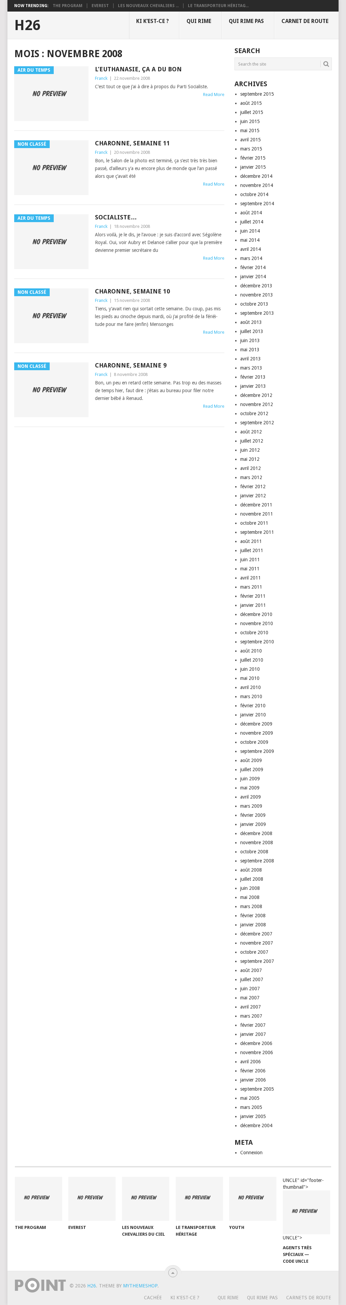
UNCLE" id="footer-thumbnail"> (303, 1209)
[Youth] (252, 1199)
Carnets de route (308, 1297)
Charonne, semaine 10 (132, 291)
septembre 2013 (257, 313)
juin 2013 (250, 340)
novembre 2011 (256, 514)
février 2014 (253, 267)
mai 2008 (250, 897)
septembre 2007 (257, 961)
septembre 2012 (257, 422)
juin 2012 (250, 450)
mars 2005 (251, 1107)
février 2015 (253, 158)
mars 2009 (251, 806)
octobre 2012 (254, 413)
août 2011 (251, 541)
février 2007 (253, 1025)
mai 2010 (250, 678)
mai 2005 (250, 1098)
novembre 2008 (256, 842)
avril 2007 (250, 1007)
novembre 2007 (256, 943)
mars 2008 (251, 906)
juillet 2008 (251, 879)
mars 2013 (251, 368)
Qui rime (199, 21)
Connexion (251, 1152)
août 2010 (251, 651)
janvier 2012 (253, 495)
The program (67, 5)
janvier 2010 (253, 714)
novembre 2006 (256, 1052)
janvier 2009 (253, 824)
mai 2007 (250, 997)
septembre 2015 (257, 94)
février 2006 (253, 1070)
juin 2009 (250, 778)
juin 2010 (250, 669)
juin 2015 (250, 121)
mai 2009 (250, 787)
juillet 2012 (251, 441)
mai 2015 (250, 130)
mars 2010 (251, 696)
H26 (27, 25)
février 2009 (253, 815)
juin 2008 (250, 888)
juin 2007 (250, 988)
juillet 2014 (251, 221)
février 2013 (253, 377)
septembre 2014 (257, 203)
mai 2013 (250, 349)
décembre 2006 (256, 1043)
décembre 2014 (256, 176)
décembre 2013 (256, 285)
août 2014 (251, 212)
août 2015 (251, 103)
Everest (100, 5)
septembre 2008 (257, 860)
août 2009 (251, 760)
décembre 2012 (256, 395)
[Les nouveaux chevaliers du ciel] (145, 1199)
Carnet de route (304, 21)
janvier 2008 (253, 924)
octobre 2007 (254, 952)
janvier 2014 (253, 276)
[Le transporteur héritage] (199, 1199)
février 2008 (253, 915)
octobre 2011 (254, 523)
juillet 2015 (251, 112)
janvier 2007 (253, 1034)
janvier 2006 (253, 1080)
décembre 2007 (256, 933)
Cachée (153, 1297)
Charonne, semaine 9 (131, 365)
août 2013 (251, 322)
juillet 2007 (251, 979)
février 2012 (253, 486)
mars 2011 (251, 587)
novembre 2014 (256, 185)
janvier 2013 (253, 386)
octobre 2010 (254, 632)
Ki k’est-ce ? (152, 21)
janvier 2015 (253, 167)
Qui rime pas (246, 21)
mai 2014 (250, 240)
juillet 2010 (251, 660)
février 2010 (253, 705)
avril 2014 (250, 249)
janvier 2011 (253, 605)
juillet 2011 (251, 550)
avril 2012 (250, 468)
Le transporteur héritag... (218, 5)
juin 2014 (250, 231)
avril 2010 (250, 687)
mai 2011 (250, 568)
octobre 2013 (254, 304)
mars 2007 (251, 1016)
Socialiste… (116, 217)
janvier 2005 (253, 1116)
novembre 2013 (256, 295)
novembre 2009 (256, 733)
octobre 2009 (254, 742)
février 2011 (253, 596)
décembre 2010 (256, 614)
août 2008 (251, 870)
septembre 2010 (257, 641)
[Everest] (92, 1199)
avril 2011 (250, 577)
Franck (101, 78)
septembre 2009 (257, 751)
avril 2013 (250, 358)
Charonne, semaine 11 (132, 143)
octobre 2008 (254, 851)
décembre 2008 (256, 833)
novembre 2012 (256, 404)
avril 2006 (250, 1061)
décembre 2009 (256, 724)
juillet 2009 (251, 769)
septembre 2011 (257, 532)
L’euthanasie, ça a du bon (138, 69)
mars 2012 (251, 477)
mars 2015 (251, 148)
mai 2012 (250, 459)
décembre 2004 (256, 1125)
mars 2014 (251, 258)
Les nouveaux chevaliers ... (148, 5)
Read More (213, 94)
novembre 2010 (256, 623)
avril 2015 (250, 139)
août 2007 (251, 970)
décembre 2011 (256, 504)
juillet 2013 (251, 331)
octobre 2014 (254, 194)
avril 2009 (250, 797)
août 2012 (251, 431)
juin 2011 (250, 559)
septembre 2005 (257, 1089)
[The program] (38, 1199)
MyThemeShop (140, 1285)
